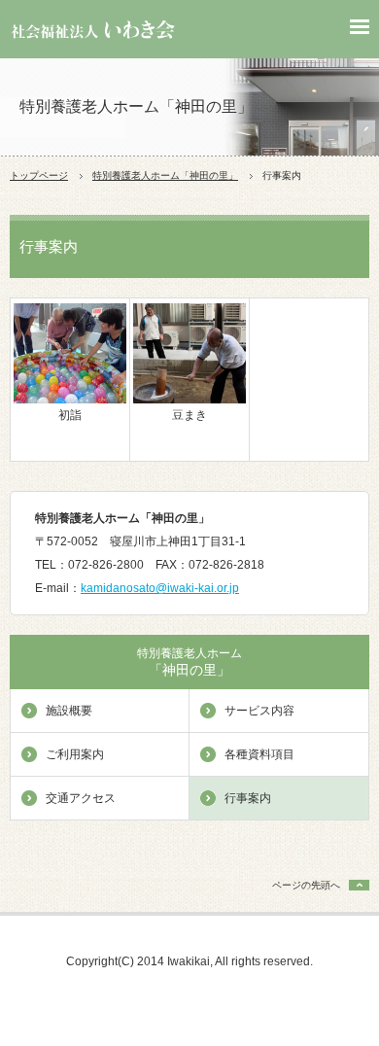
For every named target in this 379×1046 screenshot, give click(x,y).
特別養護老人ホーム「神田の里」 (165, 175)
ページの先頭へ (306, 885)
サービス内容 (259, 710)
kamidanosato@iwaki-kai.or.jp (160, 588)
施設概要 (69, 710)
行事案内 (247, 798)
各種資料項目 (259, 754)
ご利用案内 (75, 754)
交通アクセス (81, 798)
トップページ (39, 175)
